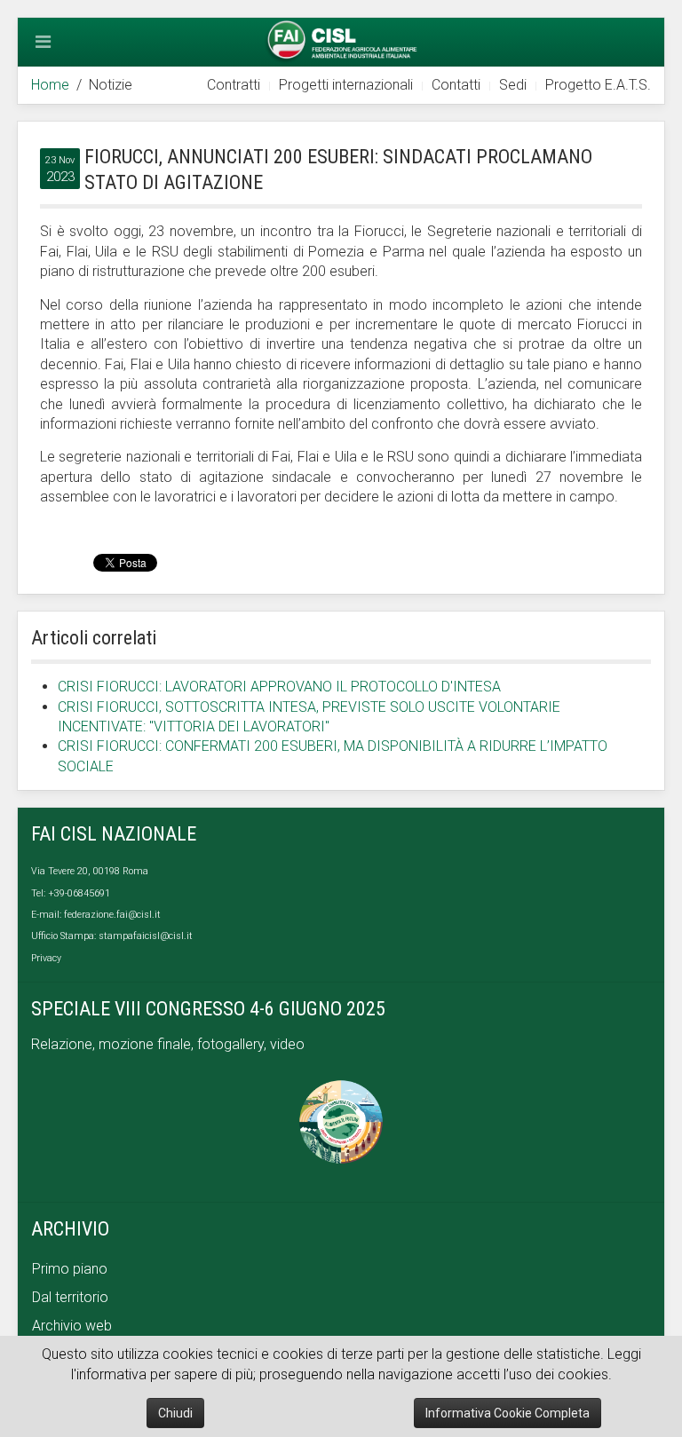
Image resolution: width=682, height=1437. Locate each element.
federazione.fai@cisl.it (112, 914)
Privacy (46, 958)
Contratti (233, 84)
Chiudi (175, 1413)
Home (50, 84)
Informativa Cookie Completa (507, 1413)
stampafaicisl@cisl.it (146, 936)
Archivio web (72, 1325)
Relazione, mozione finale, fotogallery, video (169, 1044)
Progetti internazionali (346, 84)
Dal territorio (70, 1297)
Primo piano (69, 1268)
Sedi (513, 84)
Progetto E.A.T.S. (598, 84)
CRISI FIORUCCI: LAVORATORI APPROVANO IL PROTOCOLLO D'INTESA (279, 686)
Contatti (456, 84)
